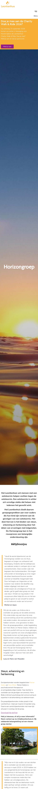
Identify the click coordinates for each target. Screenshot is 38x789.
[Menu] (36, 11)
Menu (36, 16)
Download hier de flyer (9, 713)
